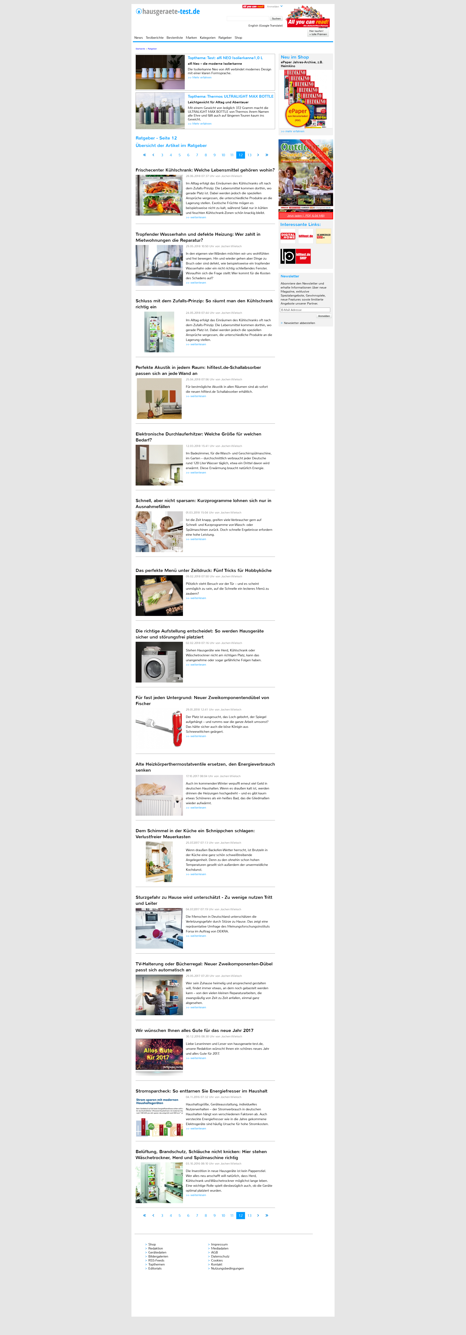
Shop (238, 37)
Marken (191, 37)
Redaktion (155, 1248)
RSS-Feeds (156, 1260)
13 (249, 155)
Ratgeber (225, 37)
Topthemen (156, 1264)
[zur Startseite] (168, 12)
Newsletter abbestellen (299, 323)
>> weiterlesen (196, 217)
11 (232, 155)
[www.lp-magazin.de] (288, 267)
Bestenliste (175, 37)
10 (223, 155)
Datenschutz (220, 1256)
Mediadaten (219, 1248)
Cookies (217, 1260)
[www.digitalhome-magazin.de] (288, 247)
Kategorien (208, 37)
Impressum (219, 1244)
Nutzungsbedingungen (227, 1268)
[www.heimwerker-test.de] (323, 247)
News (138, 37)
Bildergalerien (158, 1256)
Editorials (155, 1268)
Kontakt (216, 1264)
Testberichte (155, 37)
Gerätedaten (157, 1252)
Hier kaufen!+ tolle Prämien (318, 32)
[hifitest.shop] (303, 267)
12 (241, 155)
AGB (214, 1252)
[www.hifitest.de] (305, 247)
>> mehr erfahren (292, 131)
